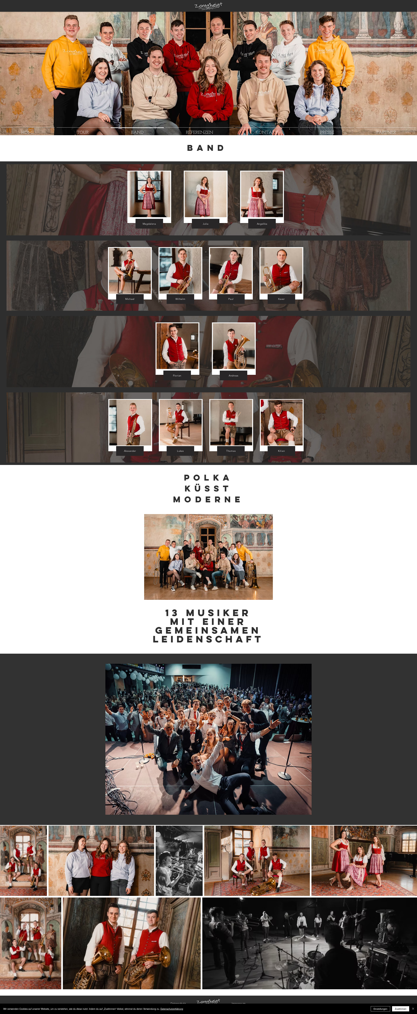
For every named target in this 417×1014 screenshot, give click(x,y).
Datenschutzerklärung (171, 1008)
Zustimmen (400, 1008)
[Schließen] (413, 1008)
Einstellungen (380, 1008)
